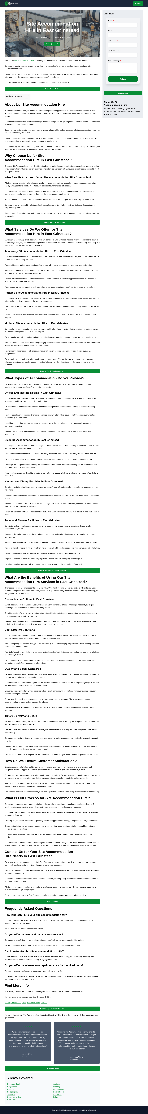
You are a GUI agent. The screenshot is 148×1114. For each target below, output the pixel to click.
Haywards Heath (33, 1002)
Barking (44, 1002)
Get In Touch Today (52, 89)
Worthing (56, 1084)
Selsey (56, 1097)
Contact (138, 4)
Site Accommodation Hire (24, 61)
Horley (7, 1002)
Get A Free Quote (52, 1068)
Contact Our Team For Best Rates (52, 222)
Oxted (24, 1002)
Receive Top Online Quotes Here (52, 371)
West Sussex (12, 1100)
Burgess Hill (12, 1087)
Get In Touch (123, 93)
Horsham (10, 1089)
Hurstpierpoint (12, 1092)
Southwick (11, 1094)
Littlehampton (58, 1089)
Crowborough (16, 1002)
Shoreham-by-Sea (14, 1097)
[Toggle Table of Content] (25, 97)
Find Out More (52, 901)
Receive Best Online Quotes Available (52, 570)
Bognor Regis (58, 1092)
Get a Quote (50, 44)
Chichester (57, 1094)
